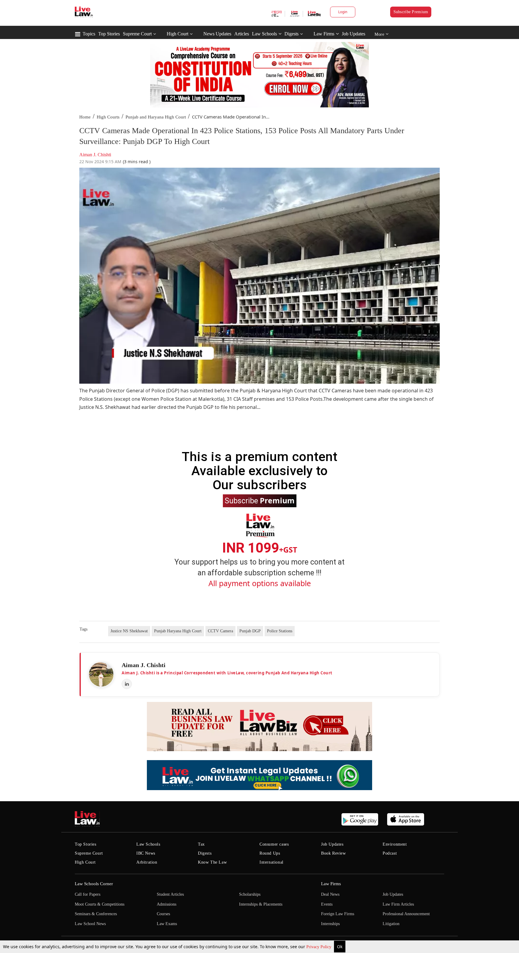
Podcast (390, 853)
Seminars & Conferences (96, 914)
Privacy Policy (319, 947)
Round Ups (270, 853)
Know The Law (212, 862)
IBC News (145, 853)
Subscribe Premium (410, 12)
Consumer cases (274, 844)
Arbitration (146, 862)
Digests (291, 33)
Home (85, 117)
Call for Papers (87, 894)
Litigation (391, 924)
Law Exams (167, 924)
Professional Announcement (406, 914)
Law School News (90, 924)
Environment (395, 844)
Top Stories (109, 33)
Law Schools (264, 33)
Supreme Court (137, 33)
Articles (241, 33)
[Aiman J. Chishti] (101, 674)
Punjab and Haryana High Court (156, 117)
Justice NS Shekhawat (129, 631)
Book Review (333, 853)
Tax (201, 844)
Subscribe (260, 500)
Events (326, 904)
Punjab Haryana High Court (178, 631)
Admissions (166, 904)
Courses (163, 914)
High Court (177, 33)
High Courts (108, 117)
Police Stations (279, 631)
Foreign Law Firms (337, 914)
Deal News (330, 894)
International (272, 862)
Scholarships (249, 894)
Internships (330, 924)
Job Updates (353, 33)
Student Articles (170, 894)
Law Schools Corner (94, 883)
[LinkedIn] (127, 684)
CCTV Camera (220, 631)
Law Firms (324, 33)
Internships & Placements (260, 904)
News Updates (217, 33)
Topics (89, 33)
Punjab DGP (250, 631)
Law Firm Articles (398, 904)
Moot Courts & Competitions (99, 904)
